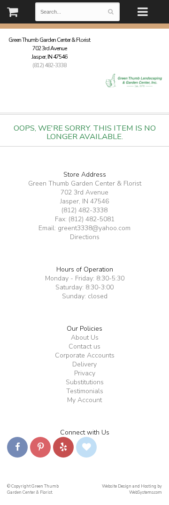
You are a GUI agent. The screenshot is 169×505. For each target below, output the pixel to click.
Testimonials (84, 391)
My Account (84, 400)
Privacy (84, 373)
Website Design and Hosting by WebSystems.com (132, 489)
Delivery (84, 364)
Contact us (84, 346)
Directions (85, 237)
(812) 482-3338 (49, 65)
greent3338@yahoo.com (94, 228)
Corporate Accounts (85, 355)
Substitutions (85, 382)
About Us (85, 337)
